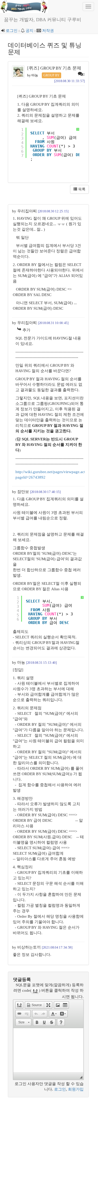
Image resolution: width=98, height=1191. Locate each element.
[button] (19, 1005)
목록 (81, 189)
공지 (29, 31)
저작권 (48, 31)
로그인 (12, 31)
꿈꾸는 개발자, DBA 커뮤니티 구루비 (42, 19)
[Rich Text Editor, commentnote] (48, 1050)
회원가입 (76, 1089)
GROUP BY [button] (51, 75)
